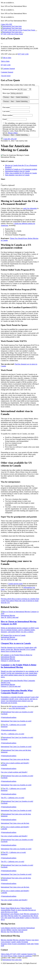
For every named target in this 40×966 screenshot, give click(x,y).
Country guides (16, 942)
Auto (21, 914)
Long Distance (15, 914)
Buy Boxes (34, 916)
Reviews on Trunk (11, 912)
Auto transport (22, 930)
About (7, 908)
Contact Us (28, 918)
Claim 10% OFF (6, 24)
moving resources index (20, 706)
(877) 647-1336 (23, 54)
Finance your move (32, 940)
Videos (22, 908)
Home (3, 908)
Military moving (11, 930)
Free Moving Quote (16, 932)
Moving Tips (5, 932)
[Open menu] (36, 30)
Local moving (21, 928)
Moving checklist (6, 940)
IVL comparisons (24, 916)
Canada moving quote (15, 583)
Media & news (15, 908)
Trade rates (30, 944)
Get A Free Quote (17, 34)
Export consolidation (19, 944)
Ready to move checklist (19, 910)
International (5, 914)
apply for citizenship (30, 208)
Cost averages (5, 942)
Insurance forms (6, 944)
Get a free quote (6, 918)
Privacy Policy (13, 133)
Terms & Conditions (25, 956)
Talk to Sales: (10, 954)
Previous (6, 97)
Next (12, 97)
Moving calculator (19, 940)
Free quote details (18, 918)
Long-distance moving (8, 928)
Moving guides (13, 916)
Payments (24, 942)
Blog (6, 916)
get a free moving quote (17, 708)
